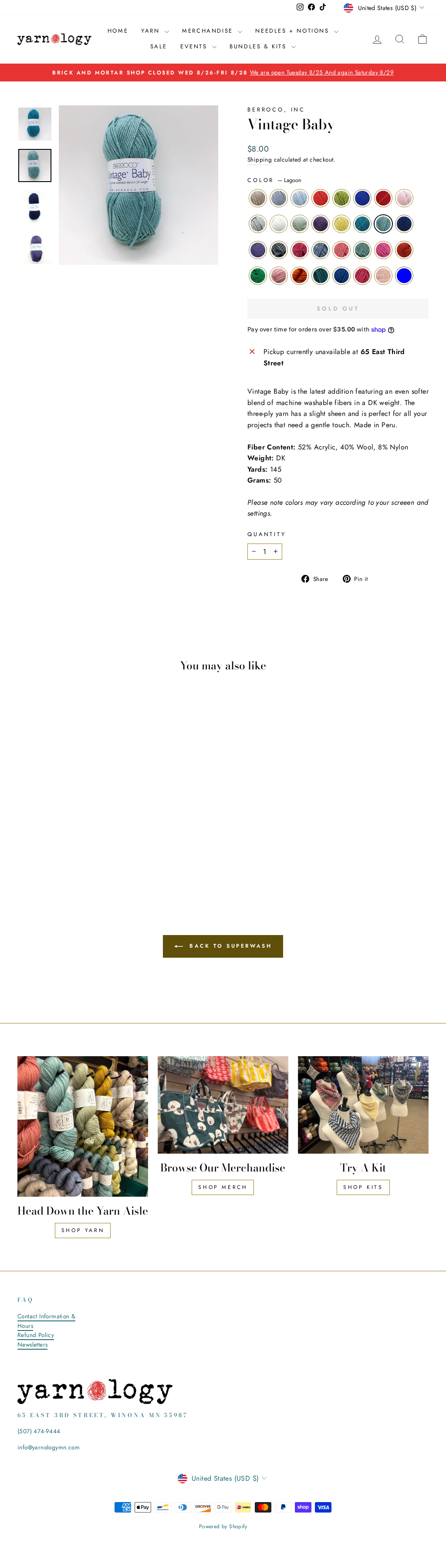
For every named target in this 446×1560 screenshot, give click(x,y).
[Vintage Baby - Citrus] (48, 862)
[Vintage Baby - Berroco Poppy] (95, 831)
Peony (299, 250)
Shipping (259, 159)
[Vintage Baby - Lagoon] (95, 841)
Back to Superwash (229, 945)
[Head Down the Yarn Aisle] (82, 1126)
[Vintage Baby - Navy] (106, 841)
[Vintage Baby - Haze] (36, 831)
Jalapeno (362, 250)
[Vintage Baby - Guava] (71, 852)
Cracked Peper (278, 250)
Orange (320, 198)
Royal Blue (362, 198)
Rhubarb (362, 275)
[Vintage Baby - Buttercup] (71, 841)
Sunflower (404, 250)
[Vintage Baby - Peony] (48, 852)
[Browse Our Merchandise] (223, 1105)
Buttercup (341, 224)
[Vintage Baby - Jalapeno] (83, 852)
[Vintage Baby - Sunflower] (106, 852)
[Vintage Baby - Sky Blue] (48, 831)
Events (195, 46)
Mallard (362, 224)
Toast (258, 198)
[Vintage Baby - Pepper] (24, 841)
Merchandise (209, 31)
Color (274, 180)
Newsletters (32, 1344)
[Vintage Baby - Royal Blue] (83, 831)
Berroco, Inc (276, 109)
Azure (341, 275)
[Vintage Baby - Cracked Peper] (36, 852)
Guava (341, 250)
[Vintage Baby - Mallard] (83, 841)
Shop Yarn (82, 1230)
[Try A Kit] (363, 1105)
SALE (158, 46)
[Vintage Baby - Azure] (71, 862)
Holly (258, 275)
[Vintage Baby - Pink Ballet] (106, 831)
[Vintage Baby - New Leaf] (71, 831)
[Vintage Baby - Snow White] (36, 841)
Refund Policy (35, 1334)
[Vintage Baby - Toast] (24, 831)
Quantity (266, 534)
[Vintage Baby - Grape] (24, 852)
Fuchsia (383, 250)
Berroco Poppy (383, 198)
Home (118, 31)
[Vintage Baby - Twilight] (59, 852)
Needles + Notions (293, 31)
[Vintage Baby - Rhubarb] (83, 862)
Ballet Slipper (383, 275)
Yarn (151, 31)
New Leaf (341, 198)
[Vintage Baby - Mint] (48, 841)
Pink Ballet (404, 198)
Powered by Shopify (223, 1526)
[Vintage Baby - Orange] (59, 831)
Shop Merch (222, 1187)
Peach (278, 275)
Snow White (278, 224)
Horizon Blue (404, 275)
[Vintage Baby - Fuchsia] (95, 852)
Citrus (299, 275)
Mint (299, 224)
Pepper (258, 224)
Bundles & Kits (259, 46)
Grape (258, 250)
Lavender (320, 224)
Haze (278, 198)
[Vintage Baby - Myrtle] (59, 862)
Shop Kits (363, 1187)
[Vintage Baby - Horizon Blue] (106, 862)
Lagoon (383, 224)
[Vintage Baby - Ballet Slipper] (95, 862)
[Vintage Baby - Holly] (24, 862)
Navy (404, 224)
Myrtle (320, 275)
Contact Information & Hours (46, 1321)
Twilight (320, 250)
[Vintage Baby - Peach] (36, 862)
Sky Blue (299, 198)
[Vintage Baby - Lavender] (59, 841)
